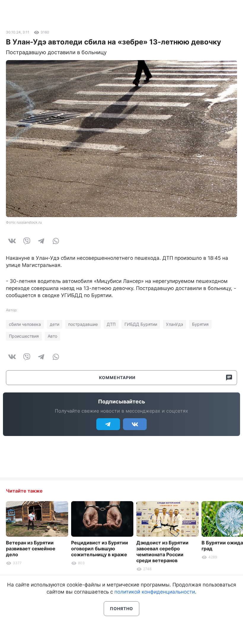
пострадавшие (83, 324)
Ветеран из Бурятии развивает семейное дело (30, 548)
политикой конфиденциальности (154, 592)
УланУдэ (174, 324)
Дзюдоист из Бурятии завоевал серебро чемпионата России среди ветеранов (162, 551)
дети (54, 324)
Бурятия (200, 324)
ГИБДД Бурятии (140, 324)
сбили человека (25, 324)
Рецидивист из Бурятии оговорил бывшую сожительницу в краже (99, 548)
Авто (52, 336)
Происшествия (24, 336)
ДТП (111, 324)
